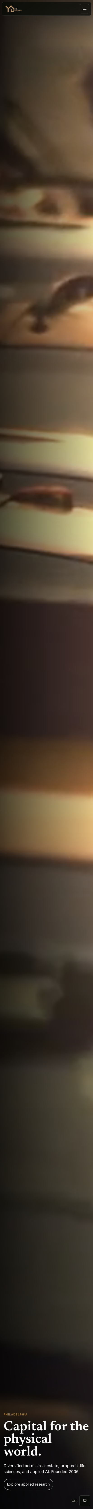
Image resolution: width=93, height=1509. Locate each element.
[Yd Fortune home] (15, 8)
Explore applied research (28, 1484)
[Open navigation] (84, 8)
